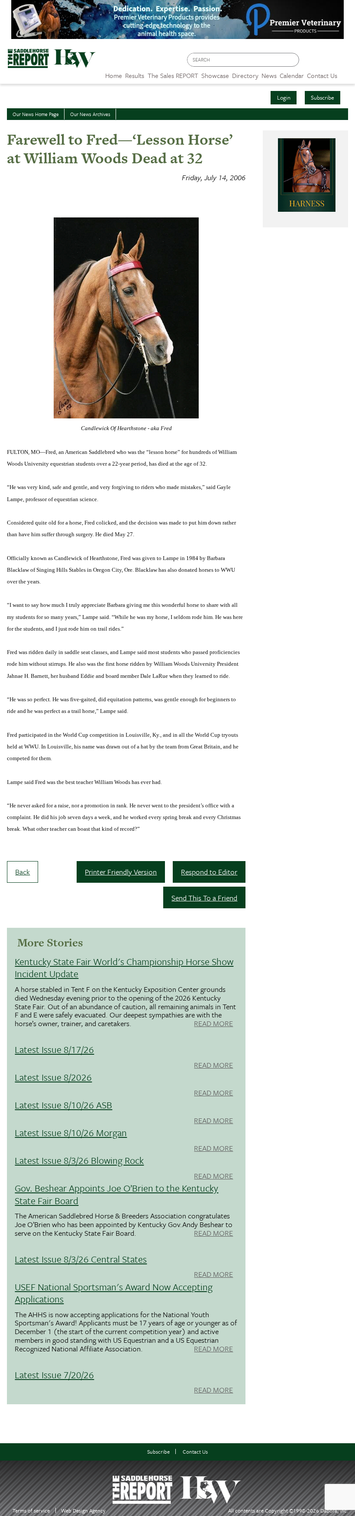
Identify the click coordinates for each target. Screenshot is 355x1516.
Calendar (292, 75)
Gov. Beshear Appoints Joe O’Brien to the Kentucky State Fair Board (116, 1194)
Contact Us (195, 1451)
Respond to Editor (209, 871)
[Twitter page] (326, 62)
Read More (213, 1024)
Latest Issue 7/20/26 (54, 1374)
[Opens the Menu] (346, 72)
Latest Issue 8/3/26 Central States (81, 1259)
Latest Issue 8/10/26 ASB (63, 1104)
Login (283, 97)
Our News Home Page (36, 114)
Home (113, 75)
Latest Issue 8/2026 (53, 1077)
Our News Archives (90, 114)
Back (22, 871)
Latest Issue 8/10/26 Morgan (71, 1132)
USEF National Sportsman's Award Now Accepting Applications (114, 1292)
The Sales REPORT (173, 75)
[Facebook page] (310, 62)
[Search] (293, 60)
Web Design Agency (83, 1510)
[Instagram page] (343, 62)
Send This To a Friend (204, 897)
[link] (113, 73)
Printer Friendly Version (121, 871)
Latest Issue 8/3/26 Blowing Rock (79, 1160)
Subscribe (322, 97)
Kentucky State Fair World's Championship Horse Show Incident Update (124, 967)
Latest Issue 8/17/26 (54, 1049)
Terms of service (31, 1510)
